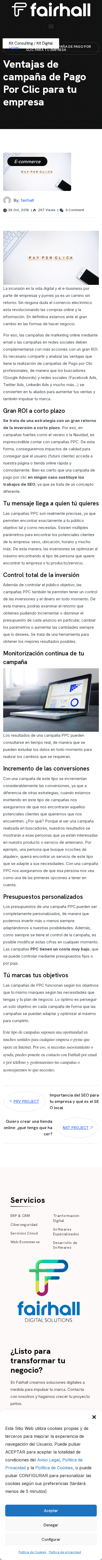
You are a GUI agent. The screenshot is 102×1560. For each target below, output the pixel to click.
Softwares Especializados (66, 1231)
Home (14, 48)
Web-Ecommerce (25, 1242)
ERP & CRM (20, 1215)
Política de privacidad (65, 1552)
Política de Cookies (54, 1467)
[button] (94, 1416)
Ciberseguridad (24, 1224)
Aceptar (51, 1510)
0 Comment (74, 210)
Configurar (51, 1539)
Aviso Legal (48, 1459)
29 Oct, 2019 (18, 210)
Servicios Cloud (24, 1233)
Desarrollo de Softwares (65, 1245)
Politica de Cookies (32, 1552)
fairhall (27, 200)
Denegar (51, 1525)
